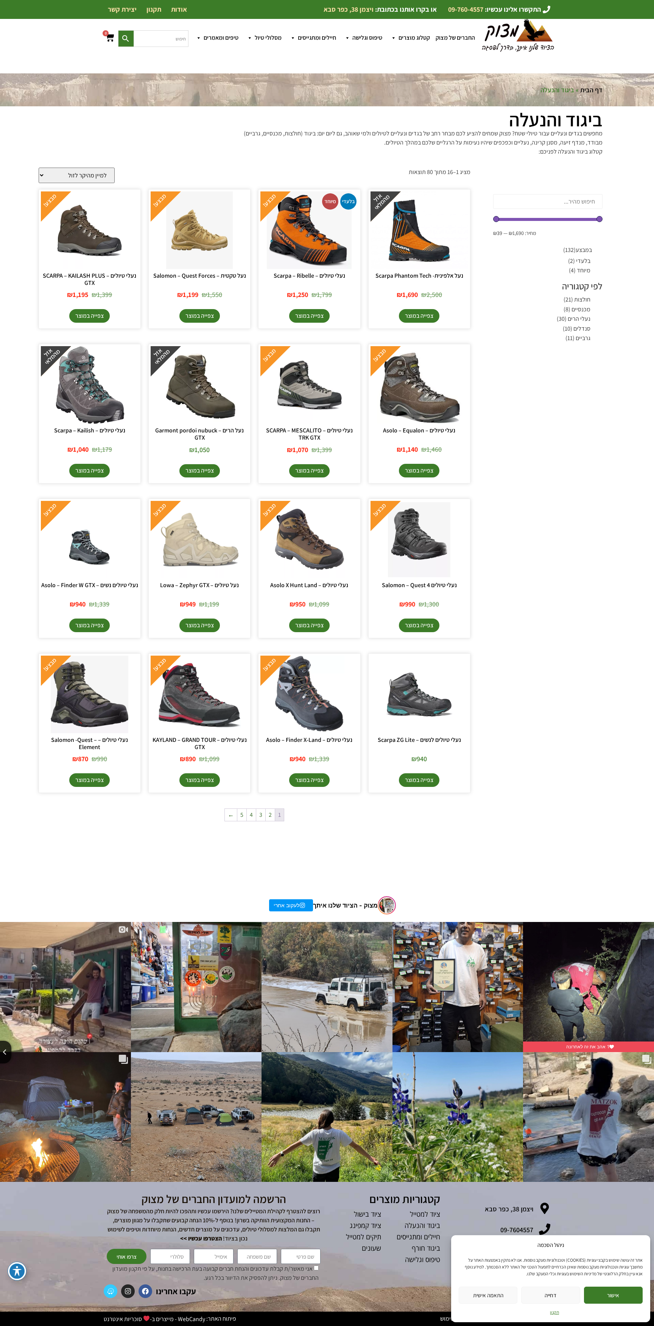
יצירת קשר (122, 9)
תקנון (554, 1312)
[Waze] (110, 1291)
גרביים (577, 338)
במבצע (577, 250)
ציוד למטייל (425, 1214)
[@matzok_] (386, 905)
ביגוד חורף (426, 1248)
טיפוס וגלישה (367, 38)
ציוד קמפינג (365, 1225)
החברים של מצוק (455, 38)
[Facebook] (145, 1291)
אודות (179, 9)
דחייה (550, 1295)
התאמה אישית (488, 1295)
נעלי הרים (573, 319)
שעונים (371, 1248)
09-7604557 (516, 1229)
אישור (613, 1295)
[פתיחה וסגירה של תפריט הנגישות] (17, 1271)
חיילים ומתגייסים (317, 38)
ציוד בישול (367, 1214)
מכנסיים (577, 309)
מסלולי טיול (268, 38)
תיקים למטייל (363, 1236)
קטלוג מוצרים (414, 38)
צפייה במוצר (419, 316)
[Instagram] (128, 1291)
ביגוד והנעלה (422, 1225)
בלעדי (579, 261)
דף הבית (591, 89)
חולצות (577, 299)
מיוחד (579, 270)
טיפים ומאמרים (221, 38)
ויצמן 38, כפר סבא (509, 1209)
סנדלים (576, 329)
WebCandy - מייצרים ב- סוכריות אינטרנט (154, 1319)
